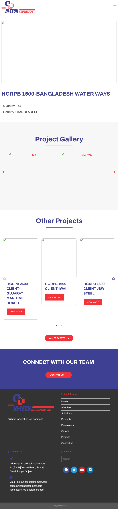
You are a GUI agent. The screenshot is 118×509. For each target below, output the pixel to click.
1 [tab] (56, 325)
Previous (4, 280)
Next (113, 280)
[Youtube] (82, 470)
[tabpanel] (20, 279)
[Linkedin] (90, 470)
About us (66, 407)
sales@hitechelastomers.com (26, 486)
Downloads (67, 425)
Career (65, 431)
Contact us (67, 443)
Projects (65, 437)
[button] (3, 172)
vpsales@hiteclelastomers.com (27, 489)
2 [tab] (61, 325)
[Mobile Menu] (114, 7)
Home (64, 401)
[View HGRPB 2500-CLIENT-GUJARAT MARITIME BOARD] (20, 257)
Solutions (66, 413)
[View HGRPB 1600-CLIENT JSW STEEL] (97, 257)
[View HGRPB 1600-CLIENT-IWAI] (59, 257)
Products (66, 419)
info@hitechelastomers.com (32, 482)
